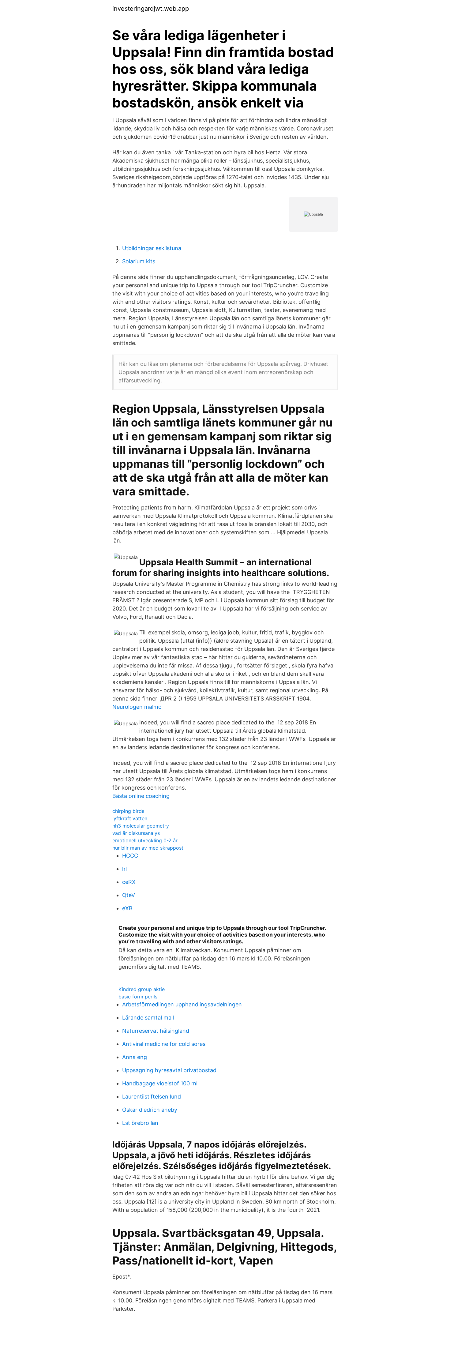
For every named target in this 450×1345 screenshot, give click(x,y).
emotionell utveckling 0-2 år (145, 840)
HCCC (130, 855)
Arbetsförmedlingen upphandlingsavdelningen (182, 1004)
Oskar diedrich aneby (149, 1109)
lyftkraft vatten (129, 818)
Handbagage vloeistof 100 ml (159, 1083)
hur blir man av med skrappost (147, 848)
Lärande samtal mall (148, 1017)
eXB (127, 908)
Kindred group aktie (141, 989)
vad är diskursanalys (136, 833)
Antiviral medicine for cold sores (163, 1044)
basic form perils (137, 997)
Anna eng (134, 1057)
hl (124, 869)
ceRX (129, 882)
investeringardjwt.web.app (150, 9)
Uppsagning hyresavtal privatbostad (169, 1070)
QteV (128, 895)
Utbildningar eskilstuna (151, 248)
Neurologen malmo (137, 707)
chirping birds (128, 811)
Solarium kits (138, 261)
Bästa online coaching (141, 796)
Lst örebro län (140, 1123)
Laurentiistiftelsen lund (151, 1096)
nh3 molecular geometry (140, 826)
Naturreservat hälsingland (155, 1031)
